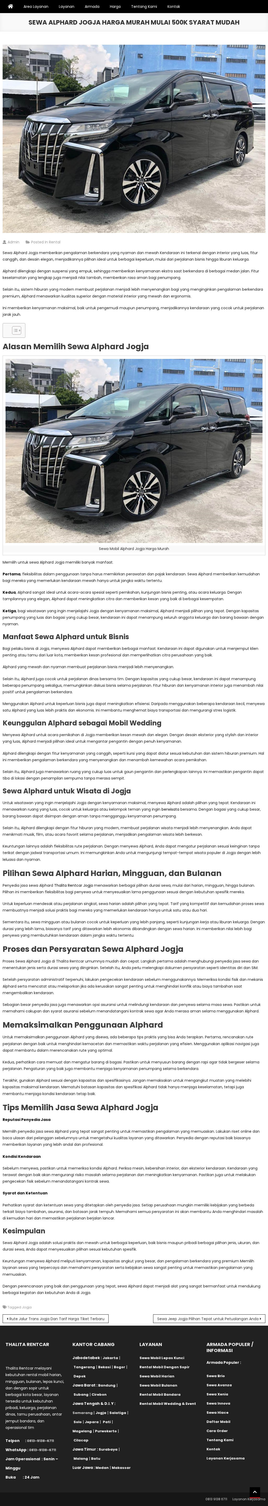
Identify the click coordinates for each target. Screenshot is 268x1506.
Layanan (66, 6)
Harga (115, 6)
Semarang (82, 1412)
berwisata (170, 809)
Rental (54, 242)
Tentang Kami (144, 6)
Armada (92, 6)
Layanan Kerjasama (248, 1499)
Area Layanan (36, 6)
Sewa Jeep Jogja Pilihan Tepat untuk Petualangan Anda (208, 1318)
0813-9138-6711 (40, 1440)
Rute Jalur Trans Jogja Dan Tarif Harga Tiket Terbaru (56, 1318)
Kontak (174, 6)
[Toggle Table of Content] (14, 330)
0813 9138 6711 (216, 1499)
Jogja (27, 1307)
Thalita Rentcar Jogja (73, 885)
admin (13, 242)
